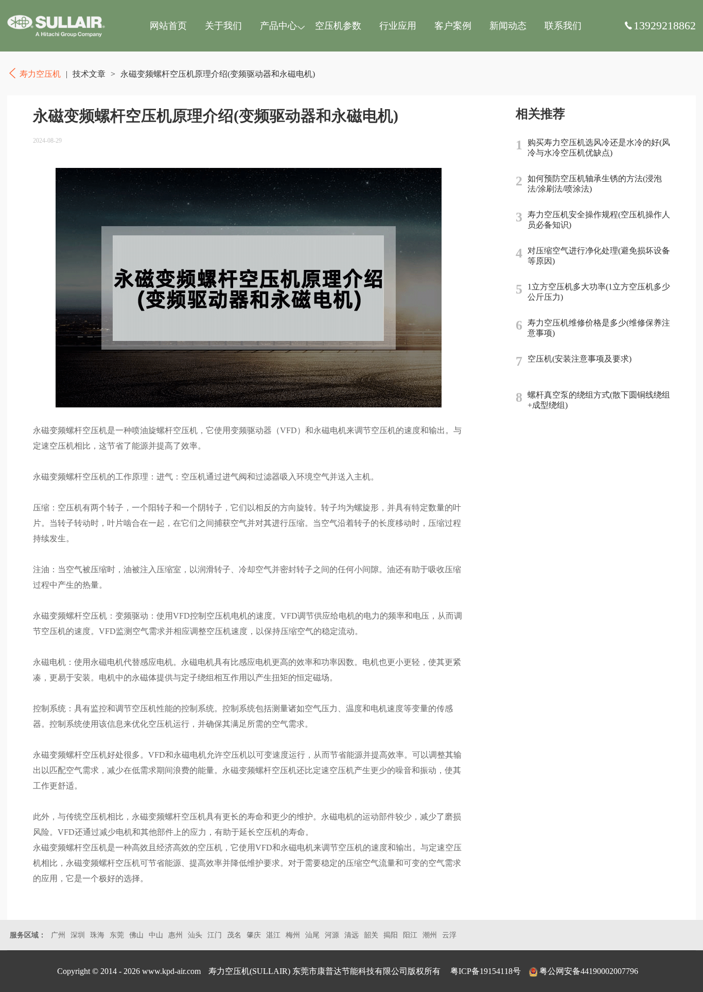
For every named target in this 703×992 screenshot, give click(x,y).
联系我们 (563, 26)
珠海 (97, 935)
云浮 (449, 935)
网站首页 (168, 26)
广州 (58, 935)
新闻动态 (507, 26)
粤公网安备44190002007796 (588, 971)
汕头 (195, 935)
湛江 (273, 935)
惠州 (175, 935)
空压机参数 (338, 26)
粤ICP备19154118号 (485, 971)
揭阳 (390, 935)
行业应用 (397, 26)
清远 (351, 935)
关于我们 (223, 26)
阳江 (410, 935)
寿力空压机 (56, 26)
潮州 (430, 935)
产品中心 (278, 26)
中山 (156, 935)
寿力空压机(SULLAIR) (249, 971)
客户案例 (452, 26)
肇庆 (254, 935)
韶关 (371, 935)
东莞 (117, 935)
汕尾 (312, 935)
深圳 (78, 935)
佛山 (136, 935)
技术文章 (89, 74)
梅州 (293, 935)
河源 (332, 935)
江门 (214, 935)
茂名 (234, 935)
